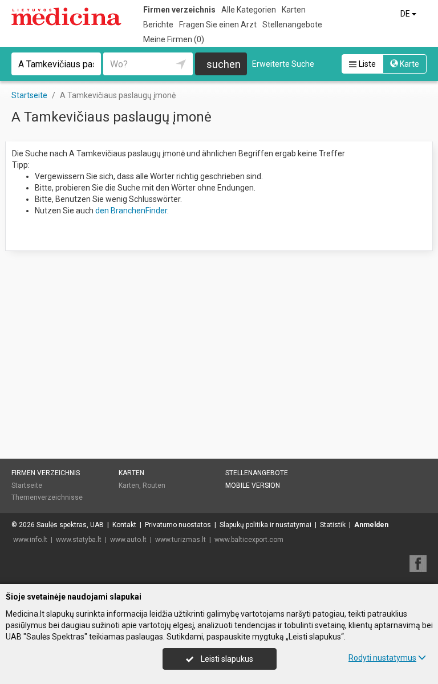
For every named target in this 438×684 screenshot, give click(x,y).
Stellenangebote (292, 24)
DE (406, 13)
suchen (223, 64)
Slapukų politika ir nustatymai (265, 525)
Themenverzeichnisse (47, 497)
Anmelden (371, 525)
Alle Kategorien (248, 9)
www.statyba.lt (79, 540)
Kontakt (124, 525)
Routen (154, 485)
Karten (294, 9)
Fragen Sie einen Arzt (218, 24)
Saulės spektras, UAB (70, 525)
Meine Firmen (173, 39)
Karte (408, 63)
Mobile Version (252, 485)
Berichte (158, 24)
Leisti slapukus (226, 658)
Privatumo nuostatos (178, 525)
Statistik (333, 525)
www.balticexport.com (248, 540)
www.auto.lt (128, 540)
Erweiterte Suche (283, 63)
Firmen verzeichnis (179, 9)
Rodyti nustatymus (382, 657)
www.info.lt (30, 540)
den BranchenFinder (131, 210)
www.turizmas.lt (180, 540)
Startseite (26, 485)
